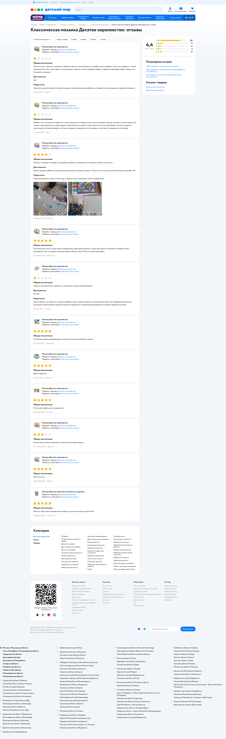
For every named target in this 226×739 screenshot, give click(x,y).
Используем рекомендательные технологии (47, 630)
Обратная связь (77, 610)
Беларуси (60, 632)
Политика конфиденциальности (83, 600)
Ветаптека (168, 600)
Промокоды (76, 597)
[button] (189, 18)
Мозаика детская (93, 542)
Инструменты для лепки (122, 539)
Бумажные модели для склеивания (95, 552)
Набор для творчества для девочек (122, 546)
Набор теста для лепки (69, 567)
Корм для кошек (170, 589)
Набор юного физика (121, 557)
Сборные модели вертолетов (124, 569)
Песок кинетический (95, 559)
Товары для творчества (95, 556)
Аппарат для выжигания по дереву (71, 540)
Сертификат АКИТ (78, 607)
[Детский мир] (50, 10)
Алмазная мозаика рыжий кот (72, 553)
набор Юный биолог (95, 548)
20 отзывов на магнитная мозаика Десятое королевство (163, 76)
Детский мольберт (68, 544)
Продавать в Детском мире (81, 589)
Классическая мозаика (100, 25)
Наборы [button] (36, 543)
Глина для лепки (119, 536)
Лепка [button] (36, 540)
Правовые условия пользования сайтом (61, 628)
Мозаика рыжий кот (68, 556)
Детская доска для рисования (98, 539)
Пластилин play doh (94, 562)
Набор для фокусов (120, 560)
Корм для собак (170, 594)
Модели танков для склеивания (124, 566)
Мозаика (82, 25)
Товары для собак (171, 591)
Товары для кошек (171, 586)
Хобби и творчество (47, 25)
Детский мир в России (39, 632)
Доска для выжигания (69, 559)
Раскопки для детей (68, 550)
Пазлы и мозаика (68, 25)
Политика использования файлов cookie (84, 604)
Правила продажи (78, 594)
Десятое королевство (155, 90)
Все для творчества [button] (41, 536)
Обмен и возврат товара (80, 591)
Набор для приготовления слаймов (96, 565)
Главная (34, 25)
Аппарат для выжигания (95, 545)
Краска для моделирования (97, 536)
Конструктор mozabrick (70, 562)
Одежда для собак (171, 597)
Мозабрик (65, 536)
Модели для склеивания (70, 565)
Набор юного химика (121, 542)
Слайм (89, 569)
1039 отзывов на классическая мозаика (162, 66)
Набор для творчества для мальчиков (122, 554)
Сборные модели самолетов (123, 563)
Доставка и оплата (78, 586)
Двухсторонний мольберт (70, 547)
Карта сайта (76, 613)
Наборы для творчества (122, 550)
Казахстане (52, 632)
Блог (135, 603)
